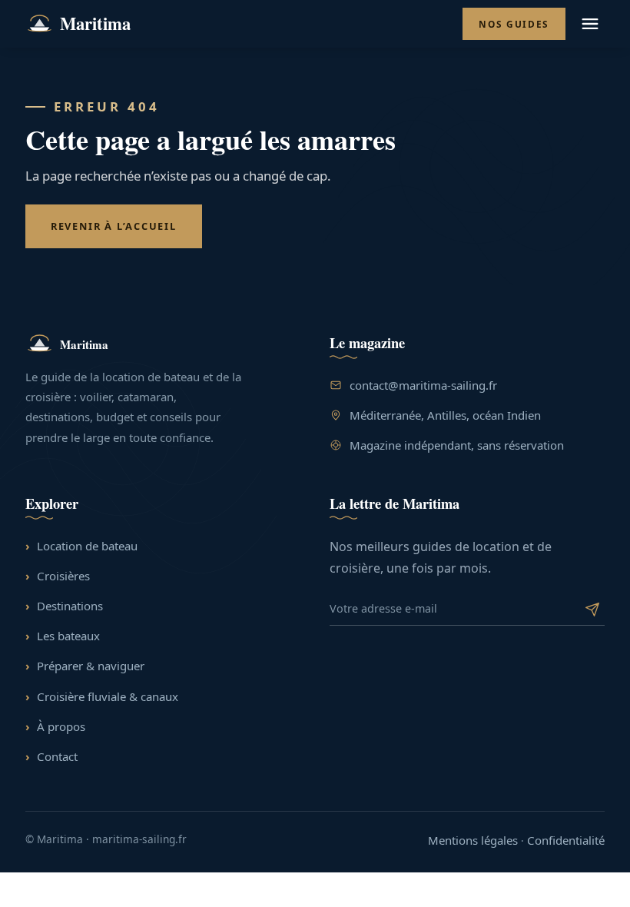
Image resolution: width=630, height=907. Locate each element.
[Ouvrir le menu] (590, 23)
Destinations (70, 605)
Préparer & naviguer (90, 665)
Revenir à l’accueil (114, 226)
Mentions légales (473, 840)
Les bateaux (68, 635)
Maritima (95, 23)
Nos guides (514, 24)
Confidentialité (566, 840)
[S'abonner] (592, 608)
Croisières (63, 575)
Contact (57, 756)
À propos (61, 726)
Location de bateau (87, 545)
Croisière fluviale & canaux (107, 696)
